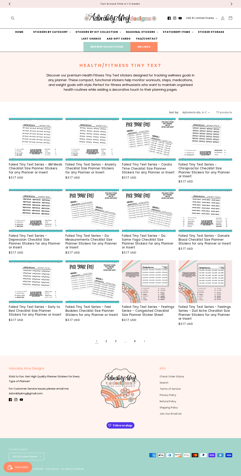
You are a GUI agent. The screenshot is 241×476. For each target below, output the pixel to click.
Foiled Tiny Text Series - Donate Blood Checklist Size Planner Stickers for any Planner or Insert (205, 239)
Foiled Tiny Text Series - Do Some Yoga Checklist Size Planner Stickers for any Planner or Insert (147, 241)
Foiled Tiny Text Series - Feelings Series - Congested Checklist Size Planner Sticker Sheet (148, 311)
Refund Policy (168, 401)
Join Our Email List (171, 413)
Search (164, 382)
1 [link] (96, 341)
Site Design (52, 469)
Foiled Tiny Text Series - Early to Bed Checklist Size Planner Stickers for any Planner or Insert (35, 311)
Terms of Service (170, 389)
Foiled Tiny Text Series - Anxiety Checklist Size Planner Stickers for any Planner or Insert (90, 168)
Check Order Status (172, 376)
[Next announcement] (231, 4)
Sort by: (174, 112)
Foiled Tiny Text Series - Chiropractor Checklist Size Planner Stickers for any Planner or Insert (204, 170)
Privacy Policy (168, 395)
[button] (13, 18)
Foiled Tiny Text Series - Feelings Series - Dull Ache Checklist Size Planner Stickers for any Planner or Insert (205, 312)
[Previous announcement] (9, 4)
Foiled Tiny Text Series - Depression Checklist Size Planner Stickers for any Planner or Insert (34, 241)
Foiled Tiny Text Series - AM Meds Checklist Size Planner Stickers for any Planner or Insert (35, 168)
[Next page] (144, 341)
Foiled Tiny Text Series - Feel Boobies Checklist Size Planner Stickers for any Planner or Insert (91, 311)
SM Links (143, 47)
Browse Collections (107, 47)
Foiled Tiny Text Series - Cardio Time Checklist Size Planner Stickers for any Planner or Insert (148, 168)
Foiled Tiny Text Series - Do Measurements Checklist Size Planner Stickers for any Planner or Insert (91, 241)
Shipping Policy (169, 407)
